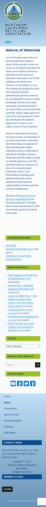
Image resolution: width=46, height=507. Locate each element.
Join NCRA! (11, 245)
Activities (8, 427)
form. (30, 450)
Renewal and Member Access (20, 249)
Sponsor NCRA (11, 414)
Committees (10, 408)
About (7, 402)
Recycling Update (13, 421)
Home (7, 396)
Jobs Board (9, 433)
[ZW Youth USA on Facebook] (33, 383)
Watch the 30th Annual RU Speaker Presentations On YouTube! (21, 327)
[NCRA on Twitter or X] (26, 383)
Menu (8, 42)
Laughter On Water (32, 501)
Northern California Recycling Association (18, 29)
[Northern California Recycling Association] (14, 11)
